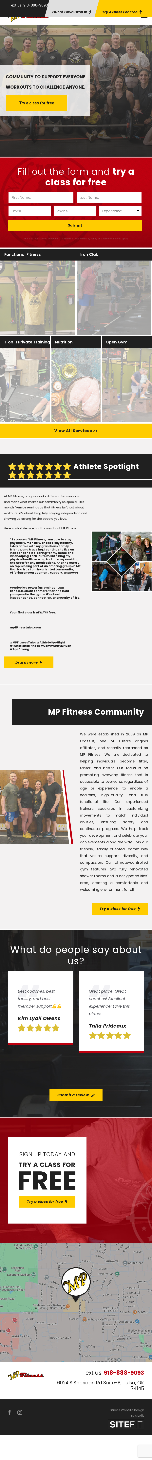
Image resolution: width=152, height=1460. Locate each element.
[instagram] (19, 1412)
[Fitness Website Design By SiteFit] (126, 1424)
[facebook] (9, 1412)
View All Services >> (76, 430)
